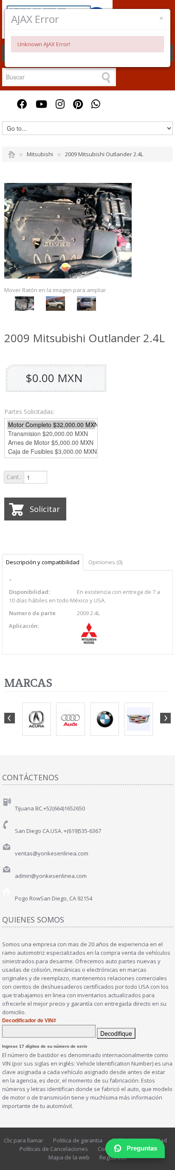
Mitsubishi (40, 154)
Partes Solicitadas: (29, 412)
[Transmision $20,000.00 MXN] (51, 433)
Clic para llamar (23, 1140)
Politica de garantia (77, 1140)
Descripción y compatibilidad (42, 562)
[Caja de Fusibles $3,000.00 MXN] (51, 451)
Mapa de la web (69, 1157)
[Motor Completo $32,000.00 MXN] (51, 424)
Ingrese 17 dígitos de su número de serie (45, 1046)
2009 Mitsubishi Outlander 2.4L (104, 154)
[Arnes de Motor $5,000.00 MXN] (51, 442)
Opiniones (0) (105, 562)
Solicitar (45, 509)
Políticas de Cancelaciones (54, 1149)
